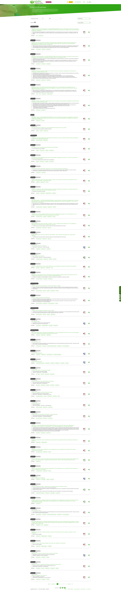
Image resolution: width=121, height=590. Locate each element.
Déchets (44, 290)
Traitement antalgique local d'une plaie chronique (41, 392)
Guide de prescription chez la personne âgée (40, 370)
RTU (52, 267)
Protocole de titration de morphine (38, 245)
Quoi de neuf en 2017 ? (36, 342)
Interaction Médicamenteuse (51, 514)
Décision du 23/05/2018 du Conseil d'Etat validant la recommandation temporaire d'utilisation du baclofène (53, 266)
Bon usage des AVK (35, 321)
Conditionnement (39, 216)
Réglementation (49, 93)
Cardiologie (45, 278)
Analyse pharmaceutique (36, 361)
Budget (37, 150)
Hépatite (47, 150)
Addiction (37, 193)
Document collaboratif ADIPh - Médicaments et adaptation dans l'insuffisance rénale (49, 486)
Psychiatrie (57, 385)
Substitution (48, 63)
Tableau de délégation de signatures (39, 575)
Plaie (59, 396)
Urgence (57, 568)
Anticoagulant (38, 325)
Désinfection (38, 354)
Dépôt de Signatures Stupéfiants (38, 477)
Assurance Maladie (39, 140)
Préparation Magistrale (57, 354)
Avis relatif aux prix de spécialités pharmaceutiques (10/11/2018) (44, 147)
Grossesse (44, 216)
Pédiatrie (47, 385)
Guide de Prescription (36, 403)
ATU (37, 35)
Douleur (45, 396)
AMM (37, 93)
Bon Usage (50, 325)
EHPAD (37, 130)
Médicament (41, 35)
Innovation (43, 49)
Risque (54, 216)
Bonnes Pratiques (39, 290)
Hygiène (48, 290)
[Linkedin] (62, 588)
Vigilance (49, 227)
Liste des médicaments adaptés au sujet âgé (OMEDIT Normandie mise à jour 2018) (48, 127)
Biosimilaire (38, 432)
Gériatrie (41, 130)
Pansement (55, 396)
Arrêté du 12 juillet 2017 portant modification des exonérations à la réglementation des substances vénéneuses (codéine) (54, 440)
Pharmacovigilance (66, 514)
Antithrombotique (45, 325)
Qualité (56, 303)
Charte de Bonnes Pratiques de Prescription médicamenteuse (44, 414)
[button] (90, 2)
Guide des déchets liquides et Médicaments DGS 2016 (42, 310)
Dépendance (43, 267)
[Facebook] (65, 588)
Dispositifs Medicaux (39, 396)
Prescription (43, 63)
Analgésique (38, 568)
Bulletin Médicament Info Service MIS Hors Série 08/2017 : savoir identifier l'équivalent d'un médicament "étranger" (53, 235)
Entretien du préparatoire (36, 353)
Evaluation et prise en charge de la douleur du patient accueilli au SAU (46, 564)
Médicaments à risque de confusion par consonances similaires (44, 553)
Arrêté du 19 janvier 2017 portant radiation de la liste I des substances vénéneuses (48, 543)
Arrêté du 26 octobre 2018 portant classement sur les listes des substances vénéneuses (49, 168)
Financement (42, 150)
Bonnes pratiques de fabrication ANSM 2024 (40, 297)
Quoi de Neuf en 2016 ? (36, 510)
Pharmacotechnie (51, 303)
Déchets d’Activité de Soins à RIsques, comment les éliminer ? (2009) (45, 285)
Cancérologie (38, 49)
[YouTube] (60, 588)
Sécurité (43, 120)
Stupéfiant (54, 193)
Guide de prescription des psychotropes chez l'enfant (42, 381)
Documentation (38, 227)
